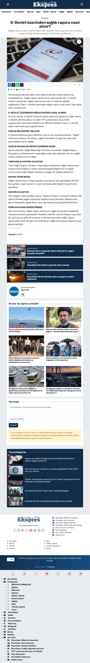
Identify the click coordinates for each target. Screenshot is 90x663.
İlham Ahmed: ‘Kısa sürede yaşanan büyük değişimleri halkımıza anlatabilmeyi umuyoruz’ (24, 360)
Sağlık (61, 12)
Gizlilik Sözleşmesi (53, 546)
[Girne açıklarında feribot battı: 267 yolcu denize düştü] (26, 317)
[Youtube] (31, 530)
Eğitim (70, 12)
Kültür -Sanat (17, 596)
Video (10, 615)
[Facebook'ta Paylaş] (9, 85)
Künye (48, 548)
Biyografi (11, 626)
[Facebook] (14, 530)
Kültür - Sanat (49, 12)
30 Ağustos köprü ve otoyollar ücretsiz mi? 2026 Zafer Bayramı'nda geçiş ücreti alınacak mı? (63, 391)
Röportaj (11, 623)
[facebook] (13, 574)
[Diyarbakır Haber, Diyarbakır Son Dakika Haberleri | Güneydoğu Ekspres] (45, 4)
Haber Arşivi (60, 535)
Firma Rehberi (14, 621)
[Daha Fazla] (21, 85)
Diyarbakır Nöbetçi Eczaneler (67, 518)
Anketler (11, 629)
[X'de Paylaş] (13, 85)
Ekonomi (79, 12)
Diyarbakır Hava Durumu (65, 520)
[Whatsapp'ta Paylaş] (17, 85)
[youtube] (47, 574)
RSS (11, 559)
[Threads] (39, 530)
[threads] (81, 574)
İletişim (12, 548)
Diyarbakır (6, 12)
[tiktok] (69, 574)
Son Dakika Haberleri (63, 532)
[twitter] (24, 574)
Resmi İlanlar (17, 598)
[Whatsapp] (43, 530)
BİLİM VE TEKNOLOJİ (21, 584)
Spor (38, 12)
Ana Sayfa (12, 579)
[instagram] (36, 574)
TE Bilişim (51, 567)
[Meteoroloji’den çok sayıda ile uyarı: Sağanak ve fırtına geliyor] (63, 346)
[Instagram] (27, 530)
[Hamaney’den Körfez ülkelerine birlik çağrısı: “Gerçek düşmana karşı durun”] (63, 317)
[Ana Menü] (8, 4)
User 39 (12, 89)
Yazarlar (11, 618)
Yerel (13, 610)
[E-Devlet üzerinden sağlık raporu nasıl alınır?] (45, 60)
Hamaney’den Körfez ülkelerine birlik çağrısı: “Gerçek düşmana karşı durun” (62, 330)
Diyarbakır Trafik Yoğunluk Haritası (69, 525)
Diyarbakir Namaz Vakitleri (66, 523)
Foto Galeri (12, 612)
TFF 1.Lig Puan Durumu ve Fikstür (27, 651)
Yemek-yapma (18, 607)
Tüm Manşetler (61, 530)
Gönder (13, 425)
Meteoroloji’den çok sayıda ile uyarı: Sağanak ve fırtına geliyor (61, 359)
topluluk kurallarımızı (31, 433)
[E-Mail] (23, 295)
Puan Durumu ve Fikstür (65, 528)
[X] (18, 530)
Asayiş (11, 543)
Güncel (30, 12)
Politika (12, 546)
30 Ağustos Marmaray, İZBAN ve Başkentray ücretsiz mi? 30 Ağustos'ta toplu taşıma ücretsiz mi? (25, 391)
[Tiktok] (35, 530)
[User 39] (14, 291)
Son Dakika (19, 12)
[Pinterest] (22, 530)
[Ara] (82, 4)
